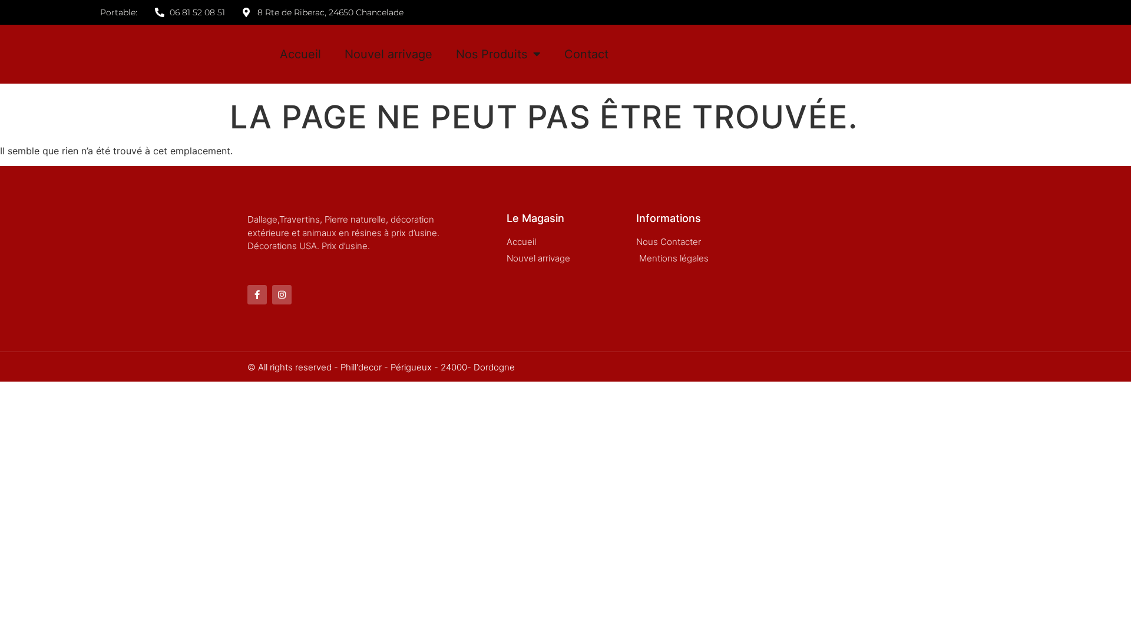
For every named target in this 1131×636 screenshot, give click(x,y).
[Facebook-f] (257, 294)
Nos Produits (491, 54)
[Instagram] (282, 294)
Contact (586, 54)
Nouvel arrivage (388, 54)
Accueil (300, 54)
